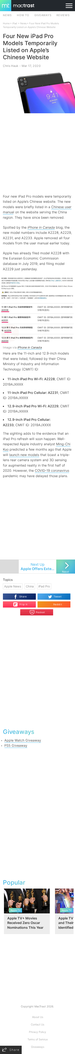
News (23, 23)
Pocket (40, 612)
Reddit (57, 604)
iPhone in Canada (41, 227)
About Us (37, 1017)
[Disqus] (37, 671)
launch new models (24, 455)
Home (6, 23)
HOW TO (23, 15)
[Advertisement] (37, 153)
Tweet (58, 596)
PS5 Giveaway (15, 745)
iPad (14, 23)
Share (23, 596)
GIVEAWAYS (42, 15)
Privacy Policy (37, 1031)
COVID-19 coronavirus (52, 470)
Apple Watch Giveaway (22, 740)
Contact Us (37, 1024)
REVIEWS (62, 15)
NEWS (7, 15)
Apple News (12, 586)
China (30, 586)
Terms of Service (38, 1039)
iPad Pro (44, 586)
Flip (21, 602)
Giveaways (37, 1046)
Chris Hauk (10, 66)
